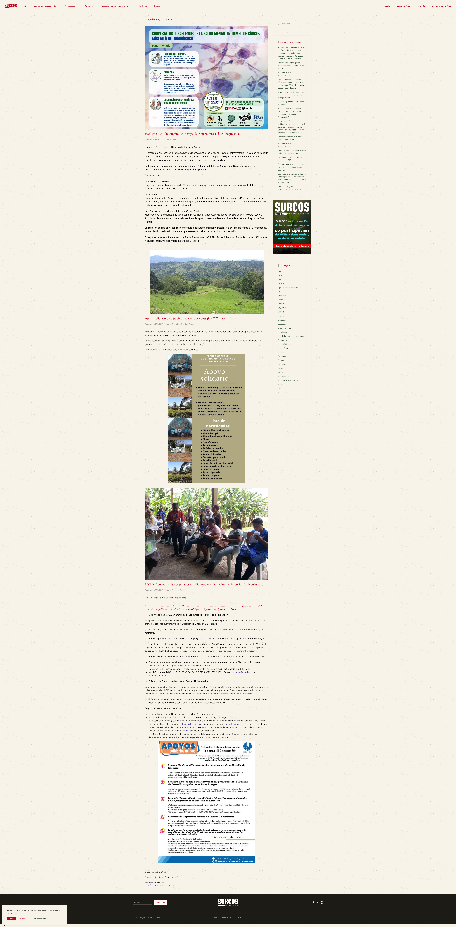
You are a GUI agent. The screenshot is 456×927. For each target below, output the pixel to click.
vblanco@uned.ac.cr (158, 675)
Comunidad (176, 324)
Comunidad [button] (70, 6)
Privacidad (238, 918)
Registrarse (160, 902)
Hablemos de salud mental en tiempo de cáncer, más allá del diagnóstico (192, 134)
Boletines (282, 295)
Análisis (281, 283)
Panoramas (282, 356)
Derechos (184, 324)
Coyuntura (282, 308)
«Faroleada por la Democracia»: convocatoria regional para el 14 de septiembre (291, 95)
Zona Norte (282, 392)
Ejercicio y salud (284, 328)
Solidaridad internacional (288, 380)
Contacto (421, 6)
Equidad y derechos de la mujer (115, 6)
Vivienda (281, 388)
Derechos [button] (88, 6)
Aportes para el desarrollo (288, 287)
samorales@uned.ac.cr (235, 724)
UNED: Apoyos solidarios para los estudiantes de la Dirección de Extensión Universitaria (203, 584)
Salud (174, 139)
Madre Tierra (141, 6)
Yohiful (159, 918)
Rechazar (23, 919)
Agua (280, 271)
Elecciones (282, 332)
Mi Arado (282, 352)
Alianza (281, 275)
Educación (183, 590)
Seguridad (282, 372)
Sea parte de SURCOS (441, 6)
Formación (282, 340)
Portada (386, 6)
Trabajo (157, 6)
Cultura (281, 312)
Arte (279, 291)
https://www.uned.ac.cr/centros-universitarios (230, 693)
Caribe (280, 299)
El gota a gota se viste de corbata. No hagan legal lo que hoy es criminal (292, 167)
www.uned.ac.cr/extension (235, 629)
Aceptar (11, 919)
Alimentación (283, 279)
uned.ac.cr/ (187, 730)
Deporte (281, 316)
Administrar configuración (40, 919)
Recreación (282, 364)
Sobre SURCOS (403, 6)
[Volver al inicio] (11, 6)
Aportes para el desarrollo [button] (44, 6)
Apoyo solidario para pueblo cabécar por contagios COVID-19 (185, 318)
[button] (25, 6)
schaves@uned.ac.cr (243, 672)
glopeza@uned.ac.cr (191, 724)
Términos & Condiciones (222, 918)
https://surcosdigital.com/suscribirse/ (160, 885)
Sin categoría (283, 376)
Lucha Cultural (284, 344)
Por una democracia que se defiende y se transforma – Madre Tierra (291, 66)
